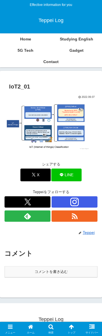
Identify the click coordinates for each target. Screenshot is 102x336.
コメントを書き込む (51, 272)
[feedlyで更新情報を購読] (27, 216)
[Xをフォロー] (27, 202)
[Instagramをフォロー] (74, 202)
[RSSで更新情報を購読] (74, 216)
